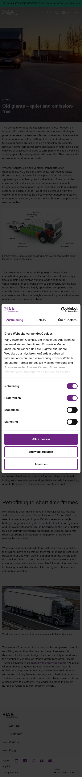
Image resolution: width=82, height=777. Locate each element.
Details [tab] (41, 320)
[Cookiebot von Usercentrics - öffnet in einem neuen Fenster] (61, 309)
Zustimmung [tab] (14, 320)
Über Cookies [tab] (67, 320)
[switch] (72, 398)
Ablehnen (41, 464)
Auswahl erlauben (41, 451)
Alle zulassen (41, 439)
